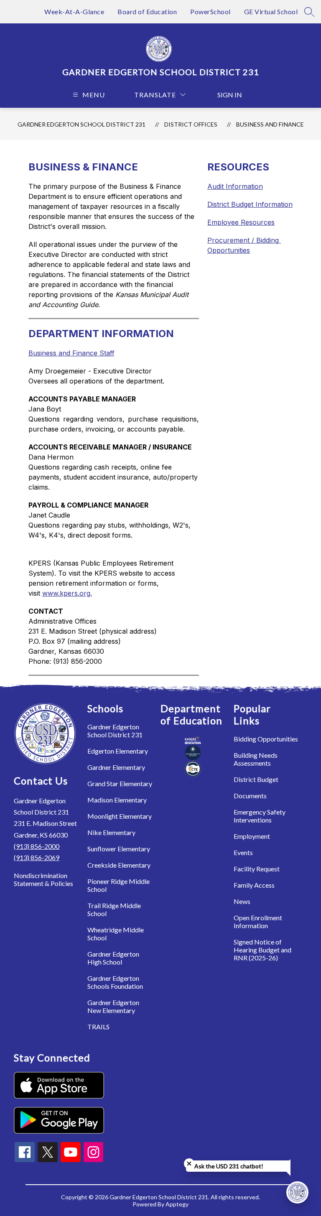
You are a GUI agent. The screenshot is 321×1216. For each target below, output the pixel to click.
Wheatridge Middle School (115, 934)
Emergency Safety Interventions (259, 816)
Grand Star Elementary (119, 783)
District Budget (256, 779)
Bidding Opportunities (266, 739)
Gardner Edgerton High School (113, 958)
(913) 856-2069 (36, 857)
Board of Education (147, 11)
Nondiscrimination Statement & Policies (43, 879)
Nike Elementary (111, 832)
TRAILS (98, 1027)
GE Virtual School (271, 11)
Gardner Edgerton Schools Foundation (115, 982)
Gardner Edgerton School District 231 (81, 124)
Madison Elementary (117, 800)
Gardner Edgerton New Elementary (113, 1006)
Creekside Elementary (118, 865)
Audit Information (235, 186)
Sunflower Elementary (118, 849)
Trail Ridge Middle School (114, 909)
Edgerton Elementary (117, 751)
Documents (250, 796)
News (242, 901)
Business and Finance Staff (71, 353)
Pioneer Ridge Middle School (118, 885)
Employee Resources (241, 222)
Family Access (254, 885)
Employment (252, 836)
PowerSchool (210, 11)
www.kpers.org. (67, 593)
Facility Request (257, 869)
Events (243, 852)
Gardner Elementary (116, 767)
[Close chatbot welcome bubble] (189, 1163)
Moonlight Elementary (119, 816)
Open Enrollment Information (258, 921)
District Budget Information (250, 204)
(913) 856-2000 (36, 846)
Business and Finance (270, 124)
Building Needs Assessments (256, 759)
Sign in (229, 95)
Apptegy (177, 1204)
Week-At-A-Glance (74, 11)
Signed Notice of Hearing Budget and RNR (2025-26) (262, 950)
